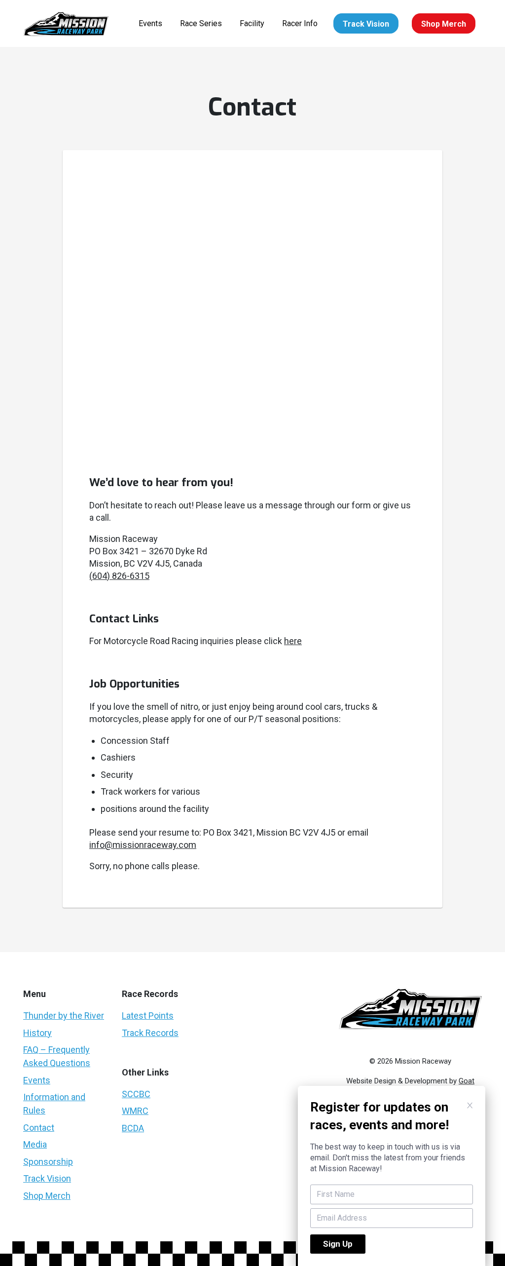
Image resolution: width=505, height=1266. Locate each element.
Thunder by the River (63, 1015)
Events (150, 23)
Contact (38, 1127)
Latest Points (148, 1015)
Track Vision (366, 24)
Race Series (201, 23)
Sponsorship (48, 1161)
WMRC (135, 1111)
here (293, 641)
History (37, 1033)
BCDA (133, 1128)
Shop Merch (443, 24)
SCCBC (136, 1094)
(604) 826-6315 (119, 576)
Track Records (150, 1033)
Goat (466, 1080)
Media (35, 1144)
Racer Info (300, 23)
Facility (252, 23)
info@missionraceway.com (142, 845)
